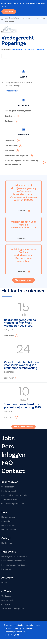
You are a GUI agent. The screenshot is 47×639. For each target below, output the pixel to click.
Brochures (41, 18)
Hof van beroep (8, 517)
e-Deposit (5, 604)
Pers (7, 446)
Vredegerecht (7, 487)
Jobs (8, 438)
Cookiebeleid (28, 628)
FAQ (7, 463)
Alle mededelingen (23, 280)
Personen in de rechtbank (13, 560)
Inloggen (13, 455)
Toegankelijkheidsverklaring (15, 632)
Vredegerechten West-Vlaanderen (28, 49)
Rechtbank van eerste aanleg (14, 495)
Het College (6, 543)
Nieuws (4, 582)
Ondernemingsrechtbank (12, 503)
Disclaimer (9, 628)
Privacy (18, 628)
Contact (13, 471)
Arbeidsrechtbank (9, 499)
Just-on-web (7, 600)
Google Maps (12, 91)
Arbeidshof (6, 521)
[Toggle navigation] (4, 56)
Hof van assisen (8, 525)
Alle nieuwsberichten (23, 426)
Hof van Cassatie (8, 529)
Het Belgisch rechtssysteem (14, 556)
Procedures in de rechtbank (13, 565)
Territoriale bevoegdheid (12, 608)
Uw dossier (6, 596)
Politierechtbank (8, 491)
